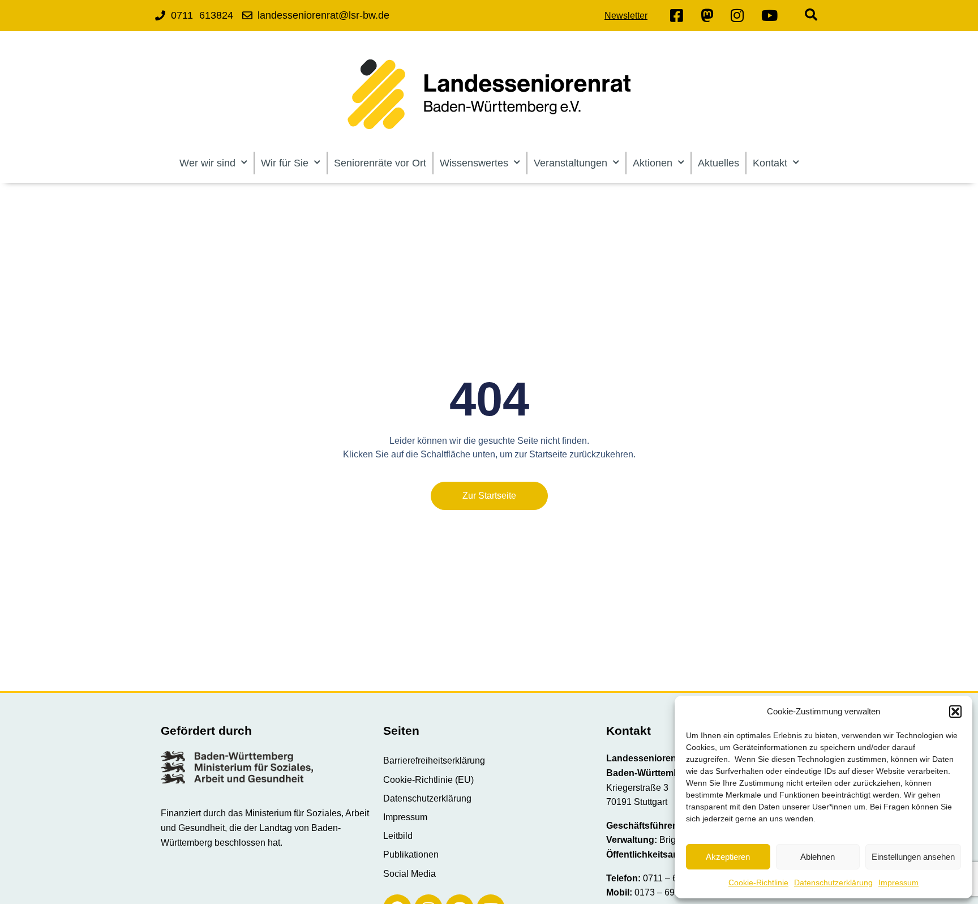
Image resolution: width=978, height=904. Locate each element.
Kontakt (770, 163)
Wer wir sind (207, 163)
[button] (955, 711)
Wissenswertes (474, 163)
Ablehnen (817, 857)
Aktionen (652, 163)
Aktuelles (718, 163)
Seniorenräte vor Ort (380, 163)
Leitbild (398, 836)
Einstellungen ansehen (913, 857)
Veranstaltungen (570, 163)
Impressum (898, 882)
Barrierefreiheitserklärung (434, 760)
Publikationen (411, 854)
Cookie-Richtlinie (758, 882)
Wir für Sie (284, 163)
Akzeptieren (728, 857)
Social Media (409, 874)
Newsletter (625, 15)
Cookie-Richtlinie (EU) (428, 780)
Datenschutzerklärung (833, 882)
